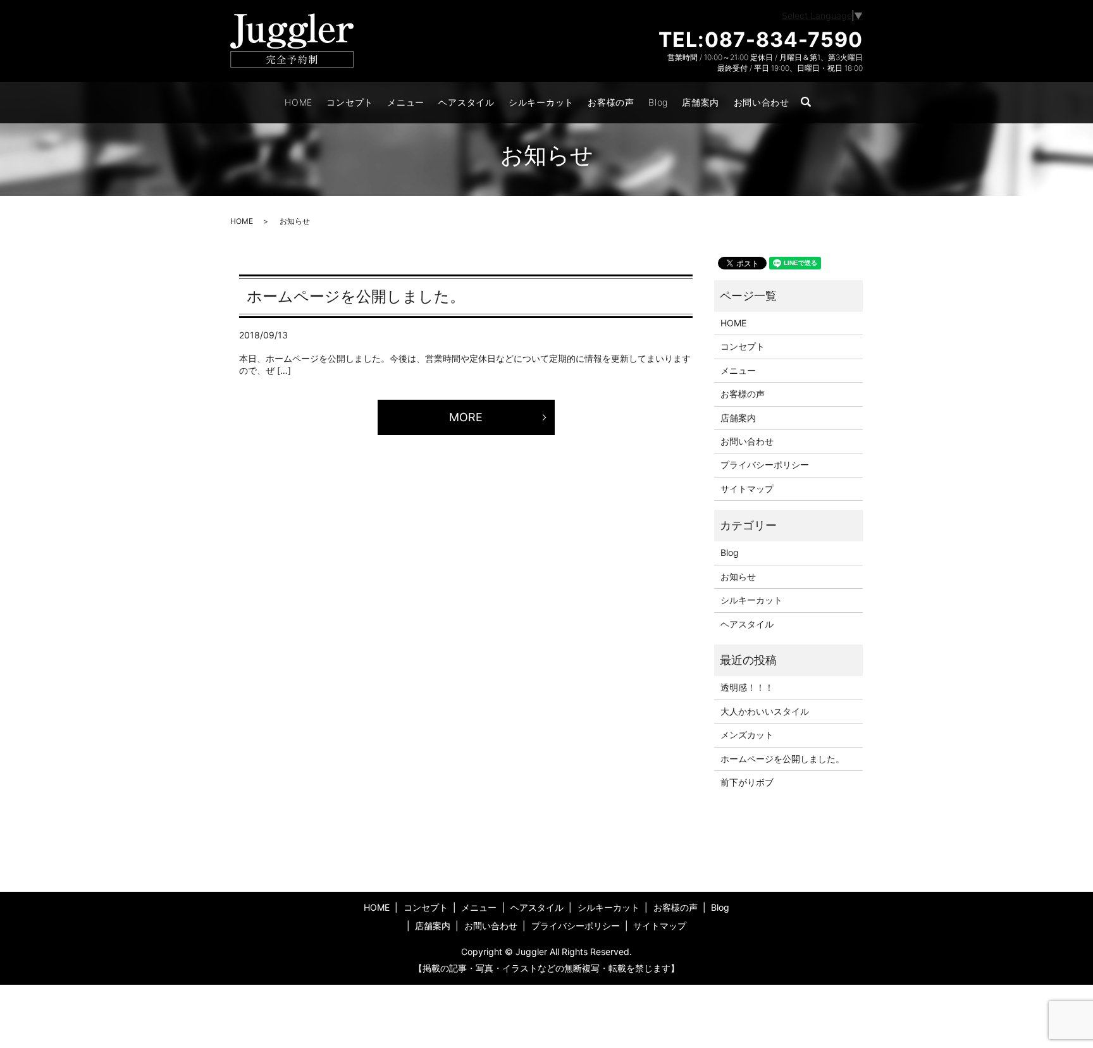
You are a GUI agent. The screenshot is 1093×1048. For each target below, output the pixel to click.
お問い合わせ (761, 102)
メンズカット (747, 734)
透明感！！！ (747, 687)
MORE (466, 417)
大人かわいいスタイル (764, 711)
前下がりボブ (747, 782)
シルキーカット (541, 102)
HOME (298, 102)
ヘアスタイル (466, 102)
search (811, 102)
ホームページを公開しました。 (356, 296)
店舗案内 (700, 102)
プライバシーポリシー (764, 464)
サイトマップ (747, 488)
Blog (658, 102)
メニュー (405, 102)
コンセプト (349, 102)
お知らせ (738, 576)
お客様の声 (611, 102)
